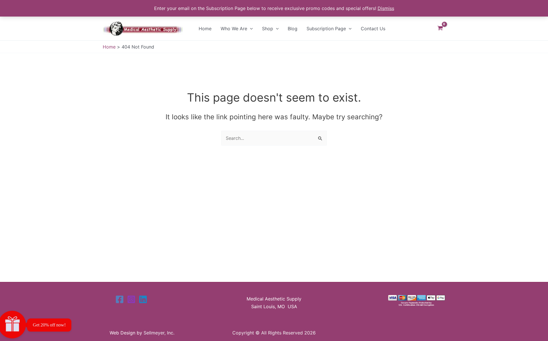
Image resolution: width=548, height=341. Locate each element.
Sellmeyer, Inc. (159, 333)
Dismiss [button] (386, 8)
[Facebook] (119, 299)
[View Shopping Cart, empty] (440, 28)
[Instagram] (131, 299)
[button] (250, 28)
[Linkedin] (143, 299)
